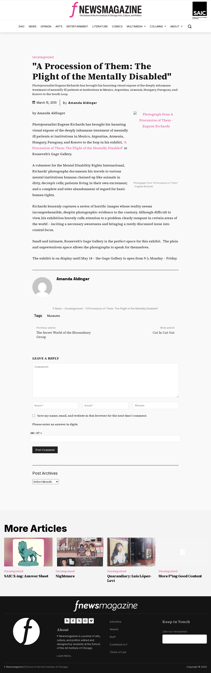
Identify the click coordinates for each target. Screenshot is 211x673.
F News (57, 308)
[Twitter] (79, 620)
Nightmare (65, 576)
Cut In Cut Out (164, 332)
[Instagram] (85, 620)
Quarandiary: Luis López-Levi (129, 578)
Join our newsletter (174, 631)
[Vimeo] (91, 620)
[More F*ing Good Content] (182, 552)
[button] (190, 26)
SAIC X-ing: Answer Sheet (26, 576)
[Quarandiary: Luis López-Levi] (131, 552)
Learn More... (65, 655)
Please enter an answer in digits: (55, 424)
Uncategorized (43, 57)
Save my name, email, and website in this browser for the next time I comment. (92, 416)
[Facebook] (73, 620)
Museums (53, 315)
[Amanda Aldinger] (42, 287)
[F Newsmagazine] (199, 10)
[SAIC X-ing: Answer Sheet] (28, 552)
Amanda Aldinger (82, 103)
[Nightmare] (80, 552)
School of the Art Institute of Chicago (46, 666)
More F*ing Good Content (180, 576)
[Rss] (67, 620)
